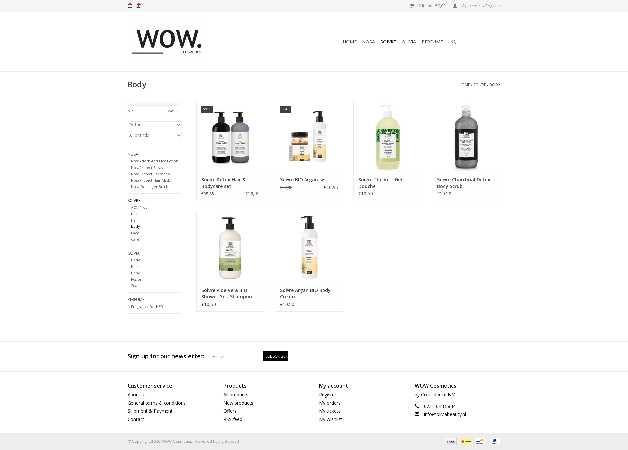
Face (135, 232)
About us (137, 395)
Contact (136, 419)
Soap (135, 285)
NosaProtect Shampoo (150, 173)
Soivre (388, 42)
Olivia (409, 42)
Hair (134, 220)
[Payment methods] (450, 441)
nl (130, 5)
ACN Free (139, 207)
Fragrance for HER (147, 306)
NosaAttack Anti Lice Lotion (154, 160)
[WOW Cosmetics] (190, 41)
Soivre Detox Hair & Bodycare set (223, 182)
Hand (135, 272)
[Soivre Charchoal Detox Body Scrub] (466, 137)
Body (494, 85)
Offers (229, 411)
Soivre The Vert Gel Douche (380, 182)
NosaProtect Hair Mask (150, 180)
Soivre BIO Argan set (303, 179)
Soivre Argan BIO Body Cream (305, 293)
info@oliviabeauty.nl (445, 414)
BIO (134, 213)
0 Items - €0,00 (432, 5)
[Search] (451, 42)
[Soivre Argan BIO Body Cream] (309, 247)
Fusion (136, 279)
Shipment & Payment (150, 411)
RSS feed (232, 419)
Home (350, 42)
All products (235, 395)
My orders (329, 403)
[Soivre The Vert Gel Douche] (387, 137)
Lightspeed (228, 441)
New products (238, 403)
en (138, 5)
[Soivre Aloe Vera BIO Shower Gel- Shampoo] (230, 247)
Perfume (432, 42)
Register (327, 395)
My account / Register (480, 5)
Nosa (368, 42)
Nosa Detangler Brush (149, 186)
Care (135, 239)
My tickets (329, 411)
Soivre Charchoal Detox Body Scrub (463, 182)
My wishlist (330, 419)
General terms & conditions (157, 403)
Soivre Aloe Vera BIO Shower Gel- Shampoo (226, 293)
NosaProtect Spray (147, 167)
